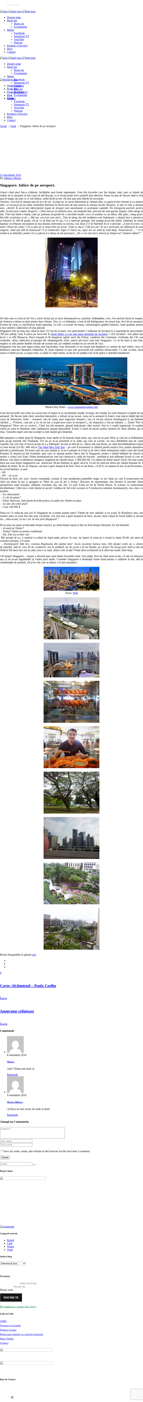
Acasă (3, 126)
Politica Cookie (8, 1330)
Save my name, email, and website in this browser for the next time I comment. (46, 1151)
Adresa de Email (9, 1283)
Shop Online (7, 1338)
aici (34, 954)
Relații (10, 1240)
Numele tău (6, 1286)
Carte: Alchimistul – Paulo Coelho (28, 985)
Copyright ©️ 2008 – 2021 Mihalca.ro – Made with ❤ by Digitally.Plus (35, 1397)
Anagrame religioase (17, 1011)
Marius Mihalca (15, 1102)
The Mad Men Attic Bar (51, 447)
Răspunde (12, 1074)
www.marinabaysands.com (83, 407)
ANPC (3, 1321)
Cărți (9, 1243)
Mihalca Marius (12, 178)
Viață (13, 126)
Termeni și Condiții (10, 1325)
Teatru (10, 1246)
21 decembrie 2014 (10, 175)
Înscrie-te (11, 1297)
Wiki (75, 592)
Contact (4, 1343)
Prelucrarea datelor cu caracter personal (21, 1334)
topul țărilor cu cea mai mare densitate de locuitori (79, 334)
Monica (10, 1062)
